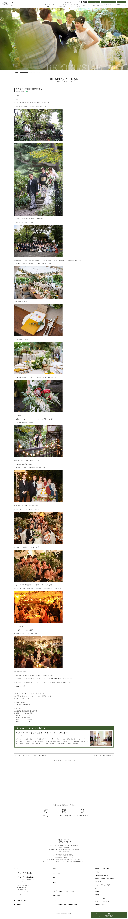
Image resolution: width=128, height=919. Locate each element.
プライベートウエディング (23, 885)
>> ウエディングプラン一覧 (21, 698)
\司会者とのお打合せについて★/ (102, 756)
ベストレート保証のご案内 (102, 869)
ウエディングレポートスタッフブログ (109, 5)
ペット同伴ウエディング (22, 894)
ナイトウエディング (21, 883)
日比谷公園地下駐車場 (27, 713)
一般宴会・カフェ (58, 895)
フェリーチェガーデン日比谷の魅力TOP (26, 879)
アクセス (124, 5)
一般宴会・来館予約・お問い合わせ (104, 878)
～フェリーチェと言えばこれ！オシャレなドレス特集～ (42, 732)
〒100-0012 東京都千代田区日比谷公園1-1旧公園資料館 (64, 849)
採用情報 (97, 895)
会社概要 (97, 891)
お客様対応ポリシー (100, 904)
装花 (98, 5)
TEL (71, 2)
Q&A (96, 888)
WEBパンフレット (100, 882)
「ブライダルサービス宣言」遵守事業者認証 (65, 904)
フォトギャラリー (89, 5)
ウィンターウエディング (22, 892)
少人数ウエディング (21, 887)
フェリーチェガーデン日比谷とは (50, 5)
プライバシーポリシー (101, 898)
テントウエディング (21, 896)
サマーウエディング (21, 889)
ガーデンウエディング (22, 881)
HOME (17, 869)
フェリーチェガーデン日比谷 (64, 841)
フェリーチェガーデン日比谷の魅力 (62, 5)
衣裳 (101, 5)
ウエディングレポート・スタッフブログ (63, 891)
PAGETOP (126, 909)
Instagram (78, 861)
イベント (55, 900)
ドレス (55, 886)
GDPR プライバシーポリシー (102, 901)
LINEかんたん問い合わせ (101, 875)
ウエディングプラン (71, 5)
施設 (84, 5)
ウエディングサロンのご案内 (102, 885)
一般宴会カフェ (118, 5)
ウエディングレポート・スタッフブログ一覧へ (64, 761)
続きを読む (76, 743)
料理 (94, 5)
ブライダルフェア (78, 5)
